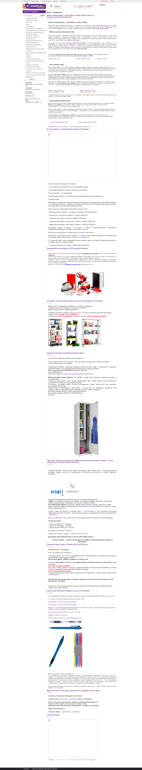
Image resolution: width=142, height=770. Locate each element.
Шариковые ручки (76, 618)
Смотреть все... (30, 96)
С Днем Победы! (53, 715)
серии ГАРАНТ (66, 105)
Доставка (63, 1)
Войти (113, 1)
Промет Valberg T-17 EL (84, 58)
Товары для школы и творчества (35, 30)
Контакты (26, 1)
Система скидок (46, 1)
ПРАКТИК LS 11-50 (71, 370)
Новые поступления (32, 20)
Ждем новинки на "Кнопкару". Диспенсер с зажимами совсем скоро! (73, 690)
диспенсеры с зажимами (67, 699)
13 (80, 759)
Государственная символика (34, 28)
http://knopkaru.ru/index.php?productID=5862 (62, 604)
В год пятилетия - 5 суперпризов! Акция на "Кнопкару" (68, 129)
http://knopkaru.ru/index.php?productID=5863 (62, 602)
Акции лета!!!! (30, 93)
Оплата (55, 1)
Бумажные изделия (31, 34)
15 (85, 759)
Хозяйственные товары (33, 67)
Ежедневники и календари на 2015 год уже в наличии (67, 248)
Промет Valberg (102, 58)
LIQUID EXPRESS (99, 607)
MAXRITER (84, 607)
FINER (90, 607)
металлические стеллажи (79, 313)
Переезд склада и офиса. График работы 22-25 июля (67, 544)
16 (88, 759)
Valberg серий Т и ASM (85, 56)
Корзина (102, 5)
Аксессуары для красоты (33, 59)
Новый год (29, 22)
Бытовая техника (31, 46)
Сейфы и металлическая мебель (35, 75)
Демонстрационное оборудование (36, 52)
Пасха (28, 24)
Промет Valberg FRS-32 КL (56, 90)
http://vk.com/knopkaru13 (80, 237)
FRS (80, 83)
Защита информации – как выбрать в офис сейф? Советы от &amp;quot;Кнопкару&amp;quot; (70, 16)
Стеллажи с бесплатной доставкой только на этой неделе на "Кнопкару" (75, 301)
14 (82, 759)
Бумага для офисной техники (34, 32)
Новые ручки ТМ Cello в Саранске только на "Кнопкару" (68, 591)
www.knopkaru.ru (90, 511)
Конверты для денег (32, 18)
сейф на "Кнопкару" (62, 126)
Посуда (28, 57)
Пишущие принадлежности (34, 44)
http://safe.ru (53, 515)
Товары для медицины (32, 65)
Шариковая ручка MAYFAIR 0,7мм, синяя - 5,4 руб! (64, 612)
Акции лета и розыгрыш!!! (33, 89)
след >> (92, 759)
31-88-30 (85, 6)
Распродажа (29, 77)
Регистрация (104, 1)
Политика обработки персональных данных (44, 769)
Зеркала (28, 54)
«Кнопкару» (51, 255)
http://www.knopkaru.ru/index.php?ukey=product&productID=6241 (70, 374)
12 (77, 759)
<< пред (50, 759)
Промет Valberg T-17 (54, 58)
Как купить (35, 1)
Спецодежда (29, 26)
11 (74, 759)
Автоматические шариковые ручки (59, 618)
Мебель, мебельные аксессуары (35, 73)
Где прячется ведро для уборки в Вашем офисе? (66, 353)
